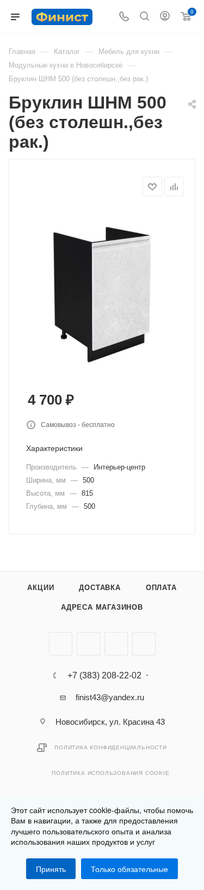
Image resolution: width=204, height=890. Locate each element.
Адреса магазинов (102, 607)
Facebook (88, 644)
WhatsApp (144, 644)
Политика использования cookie (110, 773)
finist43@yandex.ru (110, 697)
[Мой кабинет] (165, 17)
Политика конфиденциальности (110, 747)
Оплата (161, 588)
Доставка (99, 588)
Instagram (116, 644)
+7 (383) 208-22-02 (104, 675)
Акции (40, 588)
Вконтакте (60, 644)
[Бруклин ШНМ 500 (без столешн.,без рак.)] (102, 291)
